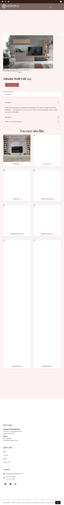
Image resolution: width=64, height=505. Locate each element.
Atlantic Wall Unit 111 (47, 366)
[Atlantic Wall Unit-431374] (47, 170)
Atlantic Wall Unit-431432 (47, 234)
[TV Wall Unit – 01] (17, 170)
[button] (58, 37)
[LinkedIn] (8, 1)
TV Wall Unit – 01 (16, 199)
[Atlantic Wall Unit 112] (17, 240)
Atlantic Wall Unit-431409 (16, 234)
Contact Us (6, 462)
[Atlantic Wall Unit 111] (47, 240)
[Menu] (50, 7)
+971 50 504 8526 (10, 476)
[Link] (10, 6)
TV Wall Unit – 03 (16, 164)
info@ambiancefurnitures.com (14, 473)
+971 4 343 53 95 (10, 479)
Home (4, 451)
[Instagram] (5, 1)
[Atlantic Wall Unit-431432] (47, 205)
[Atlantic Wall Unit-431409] (17, 205)
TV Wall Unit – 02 (47, 164)
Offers (5, 459)
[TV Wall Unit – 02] (47, 135)
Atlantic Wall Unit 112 (16, 366)
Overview (5, 455)
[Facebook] (2, 1)
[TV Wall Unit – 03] (17, 135)
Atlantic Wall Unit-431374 (47, 199)
